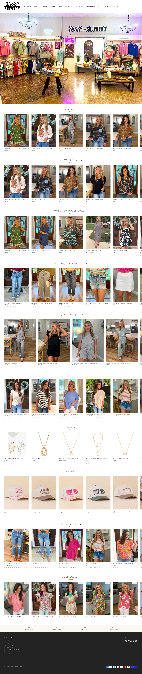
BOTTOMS (53, 7)
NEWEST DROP (71, 109)
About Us (6, 640)
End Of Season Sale (70, 577)
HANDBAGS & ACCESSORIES (71, 472)
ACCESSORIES (90, 7)
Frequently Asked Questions (11, 649)
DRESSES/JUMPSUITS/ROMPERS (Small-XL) (71, 211)
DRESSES (43, 7)
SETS (60, 7)
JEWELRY (79, 7)
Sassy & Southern (10, 666)
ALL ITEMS (27, 7)
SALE (116, 7)
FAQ (99, 7)
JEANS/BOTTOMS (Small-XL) (71, 264)
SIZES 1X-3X (69, 7)
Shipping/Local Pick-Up (10, 643)
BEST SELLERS (71, 524)
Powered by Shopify (19, 666)
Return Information (9, 647)
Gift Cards (7, 651)
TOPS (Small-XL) (71, 160)
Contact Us (7, 654)
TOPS (35, 7)
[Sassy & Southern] (12, 6)
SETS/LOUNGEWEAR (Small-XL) (71, 315)
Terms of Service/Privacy (10, 656)
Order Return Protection (10, 645)
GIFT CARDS (107, 7)
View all (71, 111)
